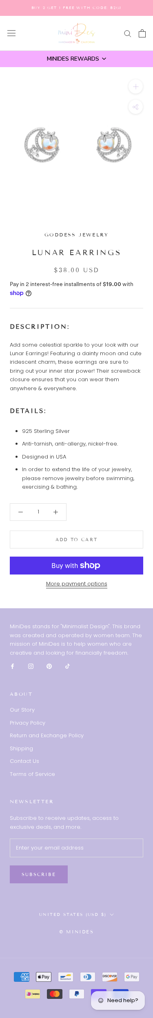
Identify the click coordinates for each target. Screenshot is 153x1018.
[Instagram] (30, 666)
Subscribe (39, 874)
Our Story (22, 710)
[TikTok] (67, 666)
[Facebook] (12, 666)
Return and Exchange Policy (47, 735)
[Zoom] (136, 86)
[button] (76, 59)
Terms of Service (32, 774)
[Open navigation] (11, 33)
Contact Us (24, 761)
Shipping (21, 748)
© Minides (76, 932)
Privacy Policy (27, 723)
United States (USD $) (72, 914)
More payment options (76, 584)
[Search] (127, 33)
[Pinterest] (49, 666)
